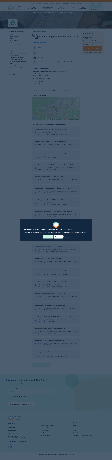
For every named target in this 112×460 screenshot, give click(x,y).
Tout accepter (48, 236)
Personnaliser (66, 236)
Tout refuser (58, 236)
